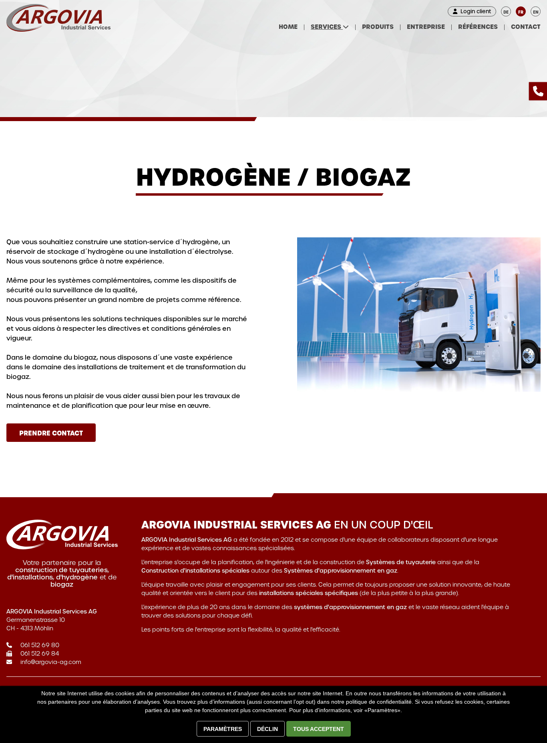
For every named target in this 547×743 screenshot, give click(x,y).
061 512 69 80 (39, 645)
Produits (378, 26)
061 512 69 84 (39, 653)
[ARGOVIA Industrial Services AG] (58, 18)
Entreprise (426, 26)
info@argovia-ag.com (50, 662)
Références (478, 26)
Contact (526, 26)
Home (288, 26)
